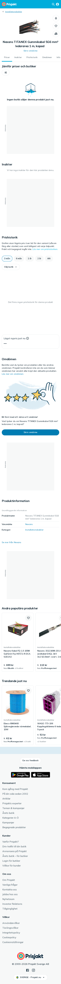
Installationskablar (13, 11)
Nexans (29, 524)
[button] (56, 18)
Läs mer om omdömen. (13, 374)
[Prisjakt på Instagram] (33, 969)
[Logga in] (57, 4)
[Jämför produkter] (56, 34)
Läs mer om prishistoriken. (45, 249)
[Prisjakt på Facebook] (27, 969)
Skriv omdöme (30, 50)
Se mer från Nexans (11, 542)
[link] (18, 642)
